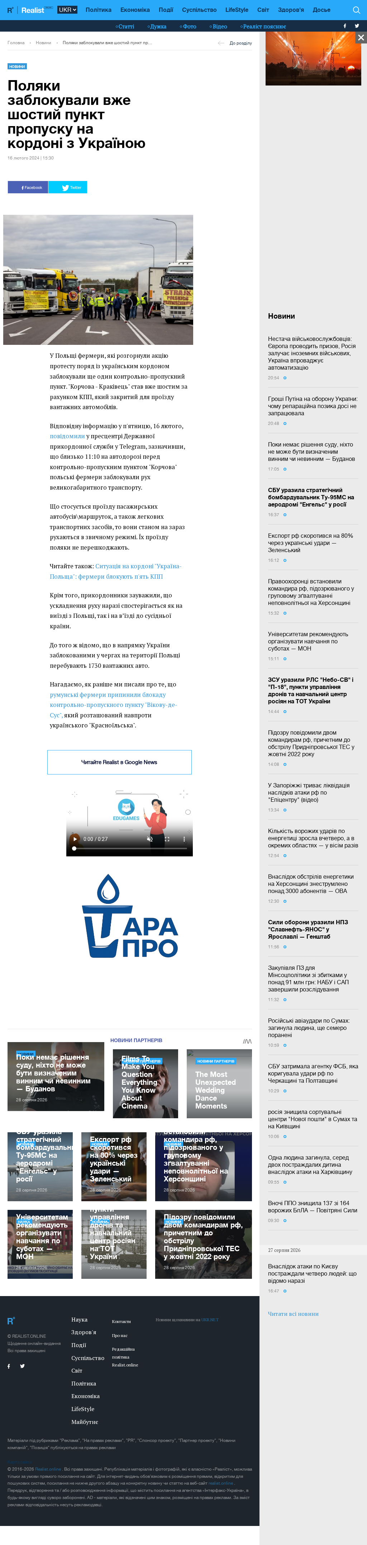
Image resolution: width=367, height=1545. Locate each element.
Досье (321, 9)
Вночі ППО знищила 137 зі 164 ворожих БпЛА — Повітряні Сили (312, 1206)
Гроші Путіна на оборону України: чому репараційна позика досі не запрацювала (313, 405)
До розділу (241, 43)
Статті (126, 26)
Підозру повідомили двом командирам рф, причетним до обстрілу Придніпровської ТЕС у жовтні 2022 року (311, 743)
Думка (159, 26)
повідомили (67, 436)
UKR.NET (210, 1319)
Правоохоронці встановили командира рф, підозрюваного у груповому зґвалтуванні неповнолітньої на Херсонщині (311, 592)
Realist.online (48, 1469)
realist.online (221, 1483)
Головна (16, 42)
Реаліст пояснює (264, 26)
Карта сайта (20, 1462)
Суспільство (199, 9)
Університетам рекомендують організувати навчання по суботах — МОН (308, 641)
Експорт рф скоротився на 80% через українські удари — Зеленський (310, 542)
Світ (263, 9)
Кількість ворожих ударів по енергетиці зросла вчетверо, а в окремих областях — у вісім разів (313, 838)
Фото (189, 26)
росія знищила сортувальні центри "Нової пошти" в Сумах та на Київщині (312, 1119)
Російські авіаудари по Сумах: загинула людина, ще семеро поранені (309, 1027)
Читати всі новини (293, 1314)
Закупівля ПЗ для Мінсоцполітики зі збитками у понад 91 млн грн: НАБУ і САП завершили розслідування (308, 979)
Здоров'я (291, 9)
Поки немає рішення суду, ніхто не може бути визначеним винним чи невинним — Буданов (311, 451)
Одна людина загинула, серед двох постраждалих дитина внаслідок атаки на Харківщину (310, 1164)
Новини (43, 42)
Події (166, 9)
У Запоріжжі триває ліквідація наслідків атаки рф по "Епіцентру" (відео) (309, 792)
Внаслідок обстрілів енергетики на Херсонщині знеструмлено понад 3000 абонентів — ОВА (311, 883)
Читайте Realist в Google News (119, 762)
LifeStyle (236, 9)
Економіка (135, 9)
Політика (98, 9)
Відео (220, 26)
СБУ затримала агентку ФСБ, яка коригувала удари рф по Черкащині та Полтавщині (313, 1073)
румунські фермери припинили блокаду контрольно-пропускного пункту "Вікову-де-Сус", (113, 705)
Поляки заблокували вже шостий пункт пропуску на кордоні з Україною (108, 42)
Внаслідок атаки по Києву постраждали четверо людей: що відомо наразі (312, 1273)
